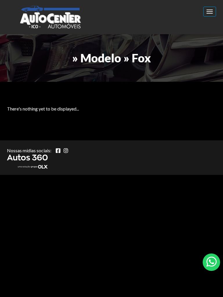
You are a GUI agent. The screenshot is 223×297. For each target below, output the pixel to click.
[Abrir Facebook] (58, 150)
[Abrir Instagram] (66, 150)
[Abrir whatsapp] (211, 262)
